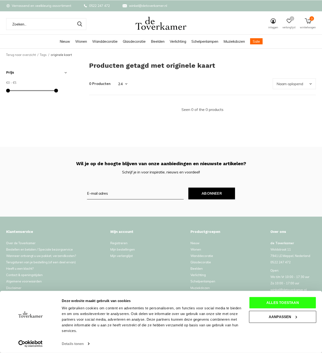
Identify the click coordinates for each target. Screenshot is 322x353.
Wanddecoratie (105, 41)
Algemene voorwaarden (24, 281)
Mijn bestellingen (122, 249)
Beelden (158, 41)
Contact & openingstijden (24, 275)
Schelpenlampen (204, 41)
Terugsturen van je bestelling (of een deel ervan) (41, 262)
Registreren (119, 243)
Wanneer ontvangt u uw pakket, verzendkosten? (41, 256)
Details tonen (73, 344)
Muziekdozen (234, 41)
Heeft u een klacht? (19, 268)
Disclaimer (13, 288)
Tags (43, 55)
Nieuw (65, 41)
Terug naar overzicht (21, 55)
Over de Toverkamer (21, 243)
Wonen (81, 41)
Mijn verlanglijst (121, 256)
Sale (256, 41)
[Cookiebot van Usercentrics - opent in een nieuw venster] (30, 343)
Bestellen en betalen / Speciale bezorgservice (39, 249)
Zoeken (79, 24)
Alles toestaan (282, 303)
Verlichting (178, 41)
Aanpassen (280, 317)
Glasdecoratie (134, 41)
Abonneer (212, 193)
